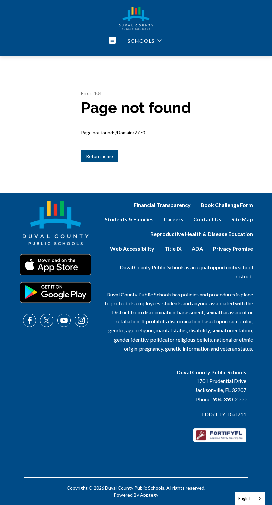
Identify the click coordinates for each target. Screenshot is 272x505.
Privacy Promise (233, 248)
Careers (173, 219)
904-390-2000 (229, 399)
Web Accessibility (132, 248)
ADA (197, 248)
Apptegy (149, 495)
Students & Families (129, 219)
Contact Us (207, 219)
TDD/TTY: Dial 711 (223, 414)
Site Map (242, 219)
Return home (99, 156)
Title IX (173, 248)
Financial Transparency (162, 205)
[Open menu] (112, 40)
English (245, 498)
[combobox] (250, 498)
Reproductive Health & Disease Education (201, 234)
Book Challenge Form (227, 205)
